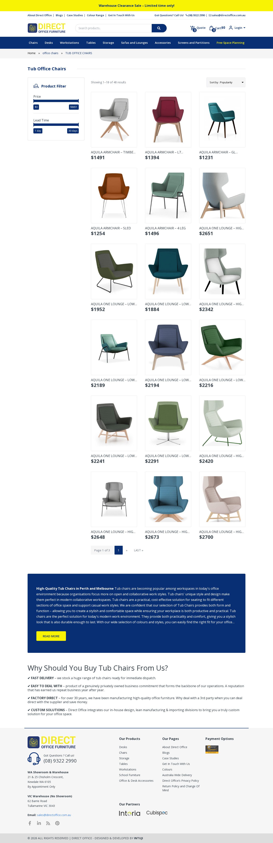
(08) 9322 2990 (60, 760)
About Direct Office (40, 15)
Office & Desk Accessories (136, 780)
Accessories (163, 43)
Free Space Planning (230, 43)
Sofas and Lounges (134, 43)
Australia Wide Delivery (177, 775)
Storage (108, 43)
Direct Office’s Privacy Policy (180, 780)
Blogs (59, 15)
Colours (167, 769)
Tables (91, 43)
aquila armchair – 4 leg (165, 228)
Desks (49, 43)
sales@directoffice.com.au (228, 15)
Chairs (33, 43)
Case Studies (75, 15)
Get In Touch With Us (121, 15)
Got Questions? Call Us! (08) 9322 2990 (179, 15)
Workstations (69, 43)
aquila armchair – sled (111, 228)
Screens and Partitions (193, 43)
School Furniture (129, 775)
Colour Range (95, 15)
